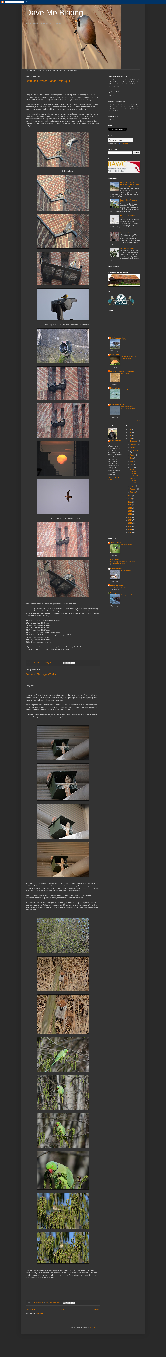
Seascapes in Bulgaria (128, 595)
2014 (130, 520)
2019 (130, 505)
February (133, 489)
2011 (130, 529)
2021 (130, 499)
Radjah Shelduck (126, 570)
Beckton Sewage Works (41, 674)
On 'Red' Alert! (125, 373)
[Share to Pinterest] (73, 663)
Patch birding (125, 340)
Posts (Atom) (40, 1314)
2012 (130, 526)
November (134, 444)
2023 (130, 438)
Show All (137, 420)
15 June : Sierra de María (118, 587)
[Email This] (64, 663)
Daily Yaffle (114, 354)
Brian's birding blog (117, 338)
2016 (130, 514)
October (133, 447)
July (131, 458)
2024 (130, 435)
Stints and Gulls (116, 569)
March (132, 486)
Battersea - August (126, 233)
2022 (130, 496)
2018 (130, 508)
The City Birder (116, 542)
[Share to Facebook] (71, 663)
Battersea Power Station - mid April (48, 81)
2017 (130, 511)
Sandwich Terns (126, 390)
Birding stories (115, 593)
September (134, 450)
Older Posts (95, 1310)
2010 (130, 532)
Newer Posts (31, 1310)
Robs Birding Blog (117, 404)
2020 (130, 502)
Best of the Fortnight (127, 544)
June (132, 461)
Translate (125, 143)
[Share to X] (68, 663)
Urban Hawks (115, 559)
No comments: (55, 663)
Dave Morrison (115, 440)
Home (63, 1310)
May (131, 464)
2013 (130, 523)
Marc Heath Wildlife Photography (122, 371)
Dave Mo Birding (54, 12)
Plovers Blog (115, 388)
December (134, 441)
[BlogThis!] (66, 663)
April (132, 467)
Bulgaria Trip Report (127, 248)
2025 (130, 432)
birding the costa (116, 585)
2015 (130, 517)
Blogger (92, 1327)
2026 (130, 429)
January (133, 492)
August (132, 455)
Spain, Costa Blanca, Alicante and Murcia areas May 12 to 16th (129, 184)
